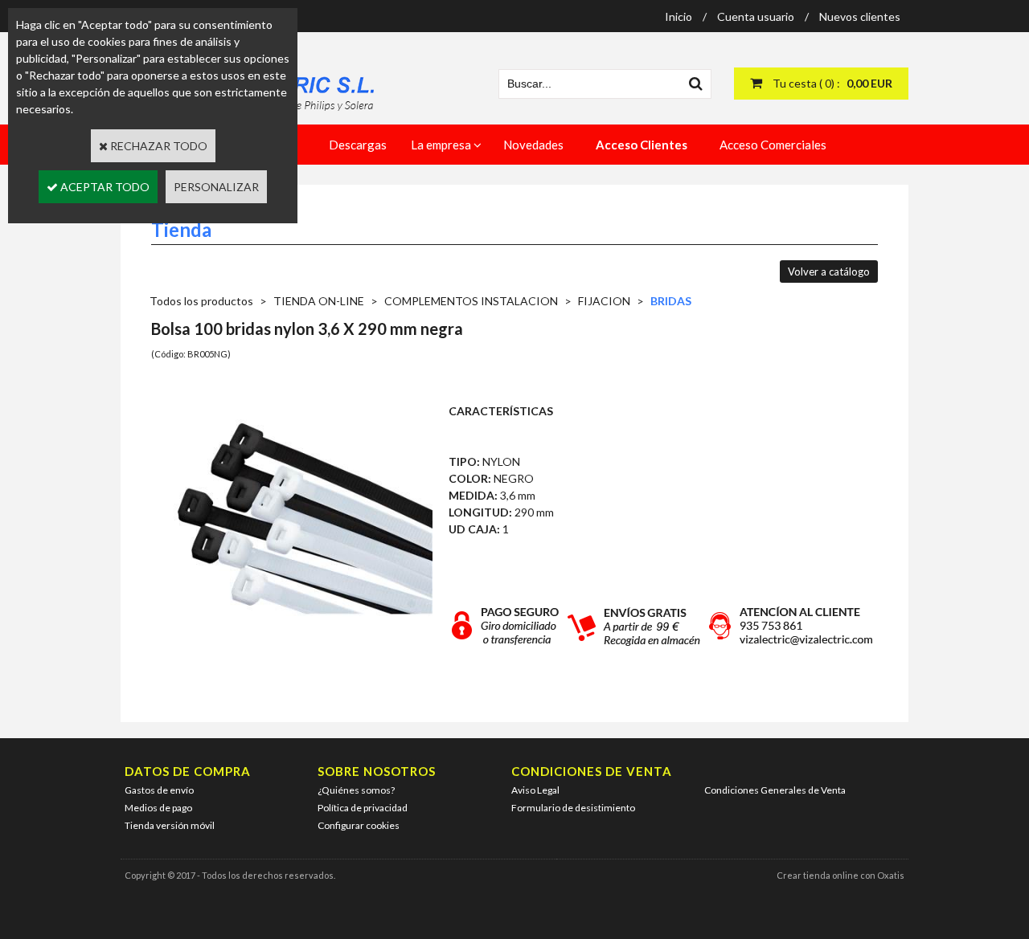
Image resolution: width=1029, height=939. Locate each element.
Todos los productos (201, 301)
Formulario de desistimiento (573, 808)
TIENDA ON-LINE (318, 301)
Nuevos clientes (859, 16)
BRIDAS (670, 301)
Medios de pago (158, 808)
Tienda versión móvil (170, 825)
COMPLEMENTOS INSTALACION (471, 301)
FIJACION (604, 301)
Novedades (533, 144)
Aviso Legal (535, 790)
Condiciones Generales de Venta (775, 790)
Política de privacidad (363, 808)
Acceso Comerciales (772, 144)
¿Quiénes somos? (356, 790)
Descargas (358, 144)
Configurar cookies (359, 825)
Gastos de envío (159, 790)
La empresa (441, 144)
